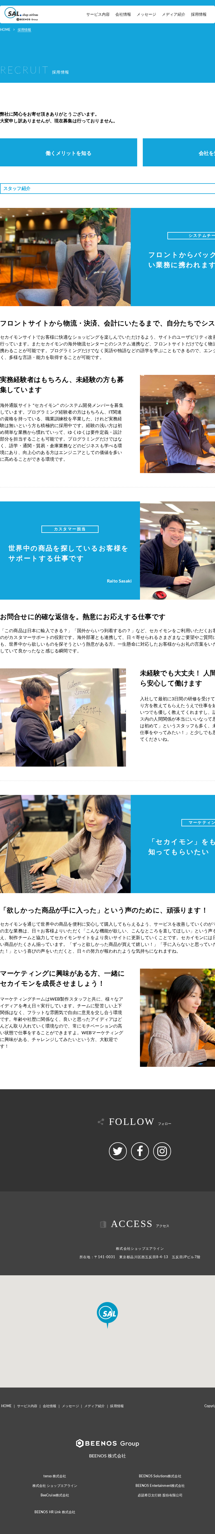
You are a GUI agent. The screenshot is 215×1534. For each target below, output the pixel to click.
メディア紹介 (173, 15)
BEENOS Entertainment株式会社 (160, 1485)
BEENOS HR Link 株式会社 (54, 1512)
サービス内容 (98, 15)
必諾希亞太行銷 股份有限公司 (160, 1495)
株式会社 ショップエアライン (55, 1485)
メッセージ (146, 15)
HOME (5, 29)
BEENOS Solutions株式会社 (160, 1476)
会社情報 (123, 15)
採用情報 (199, 15)
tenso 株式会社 (54, 1476)
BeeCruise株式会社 (55, 1495)
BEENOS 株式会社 (107, 1456)
